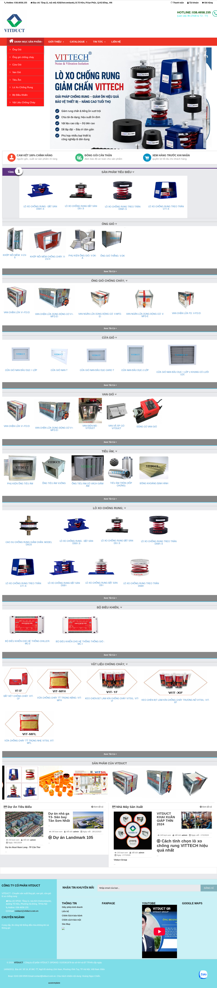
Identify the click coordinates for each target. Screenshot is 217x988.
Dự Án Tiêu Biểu (19, 807)
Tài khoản (194, 3)
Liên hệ (65, 911)
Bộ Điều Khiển (20, 95)
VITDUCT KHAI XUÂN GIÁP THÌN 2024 (166, 819)
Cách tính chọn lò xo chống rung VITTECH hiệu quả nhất (182, 845)
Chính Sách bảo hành (72, 915)
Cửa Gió (16, 64)
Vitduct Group (120, 860)
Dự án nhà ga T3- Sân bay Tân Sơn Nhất (59, 817)
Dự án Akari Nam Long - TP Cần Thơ (22, 847)
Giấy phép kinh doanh (72, 907)
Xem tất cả (98, 807)
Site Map (66, 924)
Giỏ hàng (208, 3)
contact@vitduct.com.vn (26, 911)
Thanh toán (178, 3)
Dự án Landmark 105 (72, 837)
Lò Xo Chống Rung (22, 87)
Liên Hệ (116, 41)
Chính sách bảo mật (71, 920)
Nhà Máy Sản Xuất (129, 807)
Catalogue (77, 41)
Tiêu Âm (16, 79)
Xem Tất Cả (109, 271)
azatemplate (54, 983)
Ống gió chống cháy (23, 57)
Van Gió (16, 72)
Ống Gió (16, 49)
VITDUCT (18, 962)
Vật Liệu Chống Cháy (23, 102)
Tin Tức (98, 41)
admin (33, 840)
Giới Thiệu (54, 41)
